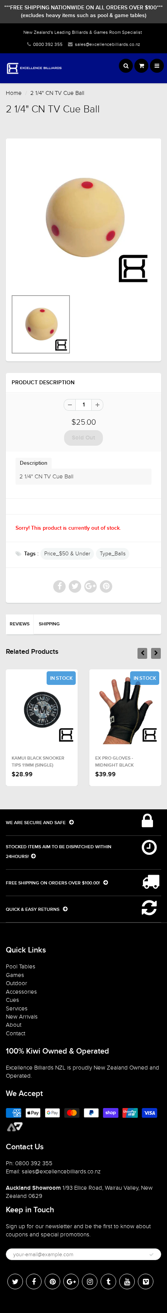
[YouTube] (127, 1281)
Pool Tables (20, 966)
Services (17, 1008)
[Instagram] (89, 1281)
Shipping (49, 624)
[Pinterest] (52, 1281)
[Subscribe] (151, 1254)
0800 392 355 (48, 44)
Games (15, 975)
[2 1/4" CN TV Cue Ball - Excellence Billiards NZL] (83, 218)
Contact (15, 1033)
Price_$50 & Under (67, 553)
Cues (12, 999)
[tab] (34, 463)
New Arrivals (22, 1016)
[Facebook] (34, 1281)
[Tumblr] (108, 1281)
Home (14, 92)
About (13, 1024)
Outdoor (16, 983)
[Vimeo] (145, 1281)
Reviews (20, 624)
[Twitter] (15, 1281)
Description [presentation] (33, 463)
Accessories (21, 991)
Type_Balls (112, 553)
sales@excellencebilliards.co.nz (107, 44)
